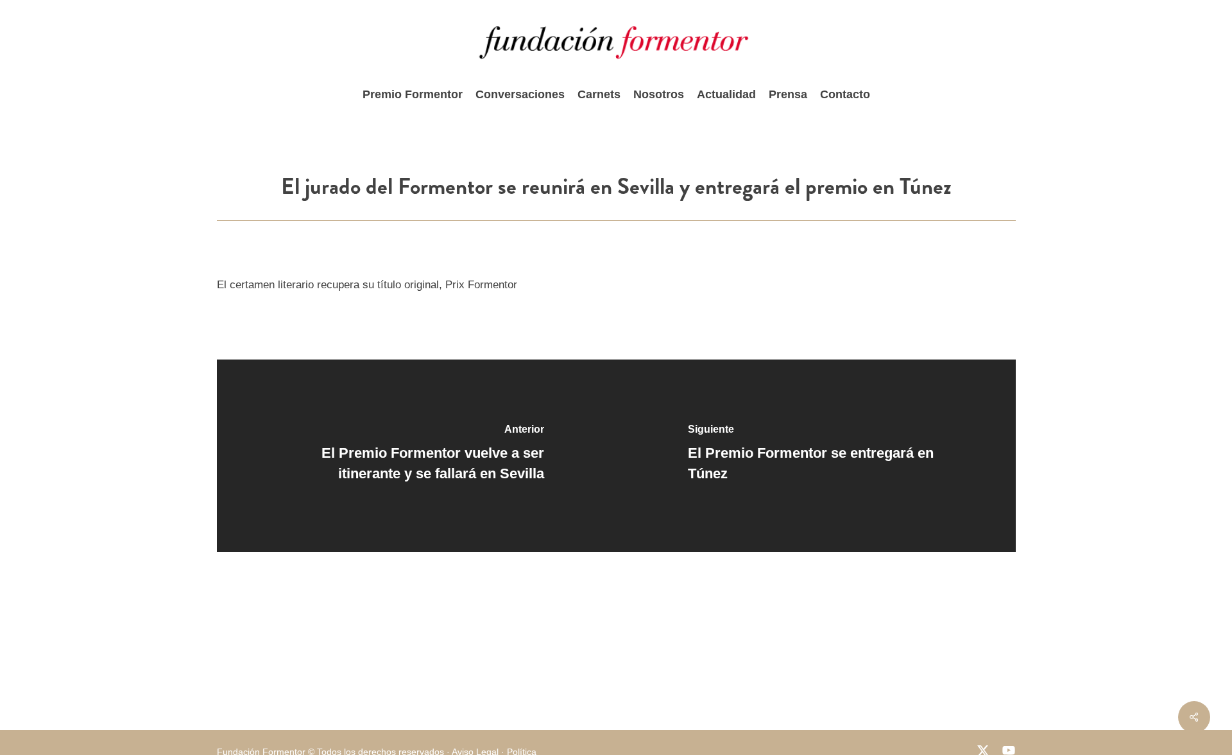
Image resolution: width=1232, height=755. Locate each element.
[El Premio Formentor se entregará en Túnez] (816, 456)
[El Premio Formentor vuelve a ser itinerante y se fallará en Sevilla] (417, 456)
